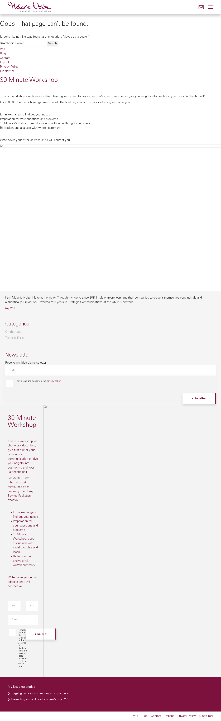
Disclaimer (7, 71)
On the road (13, 332)
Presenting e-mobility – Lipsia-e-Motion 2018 (40, 699)
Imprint (4, 62)
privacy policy (54, 381)
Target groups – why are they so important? (39, 693)
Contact (5, 58)
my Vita (10, 308)
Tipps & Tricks (15, 338)
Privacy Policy (9, 67)
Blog (3, 53)
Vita (2, 49)
